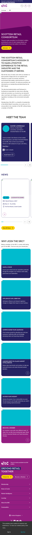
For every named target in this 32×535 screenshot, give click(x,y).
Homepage (3, 10)
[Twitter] (12, 521)
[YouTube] (17, 521)
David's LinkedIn (9, 150)
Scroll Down (15, 51)
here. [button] (4, 527)
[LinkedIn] (15, 521)
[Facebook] (20, 521)
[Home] (4, 5)
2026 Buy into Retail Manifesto (8, 2)
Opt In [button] (9, 532)
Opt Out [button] (23, 532)
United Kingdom (16, 515)
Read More (5, 146)
